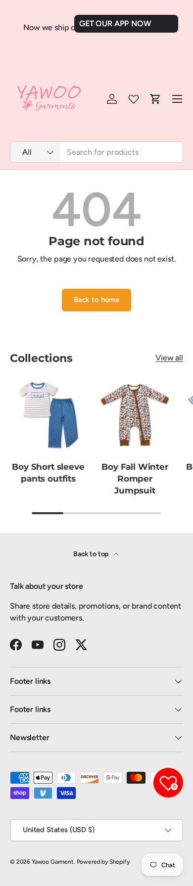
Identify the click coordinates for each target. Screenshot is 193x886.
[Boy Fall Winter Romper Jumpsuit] (135, 415)
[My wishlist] (134, 99)
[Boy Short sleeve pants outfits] (48, 415)
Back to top (91, 554)
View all (169, 357)
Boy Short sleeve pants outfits (48, 473)
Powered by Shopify (103, 861)
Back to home (96, 299)
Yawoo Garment (53, 861)
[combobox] (96, 152)
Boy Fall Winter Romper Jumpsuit (134, 478)
